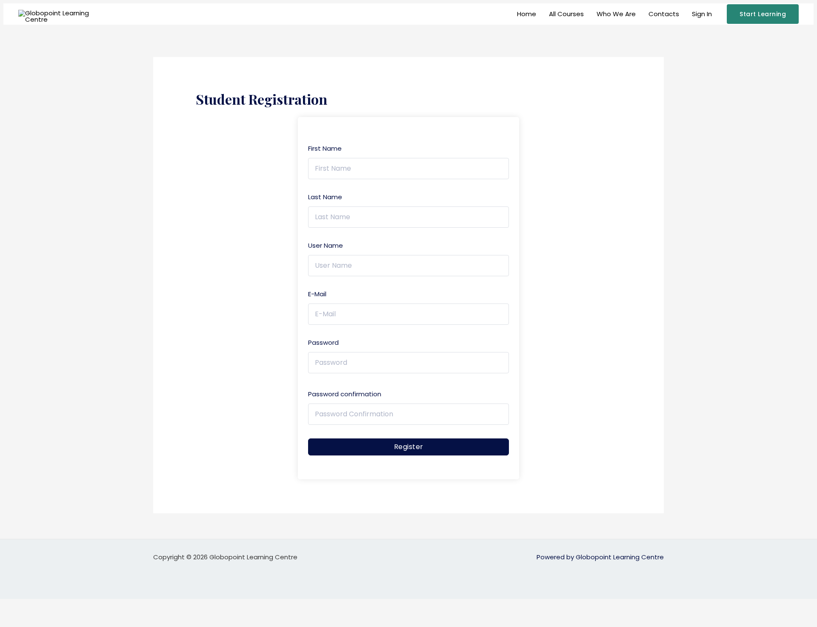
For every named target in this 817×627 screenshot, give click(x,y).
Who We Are (616, 13)
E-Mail (317, 293)
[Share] (67, 606)
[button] (763, 14)
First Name (325, 148)
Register (408, 447)
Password (323, 342)
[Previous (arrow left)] (13, 620)
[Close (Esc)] (94, 606)
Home (526, 13)
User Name (325, 245)
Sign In (702, 13)
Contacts (663, 13)
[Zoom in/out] (13, 606)
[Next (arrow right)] (40, 620)
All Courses (566, 13)
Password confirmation (344, 393)
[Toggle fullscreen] (40, 606)
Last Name (325, 196)
